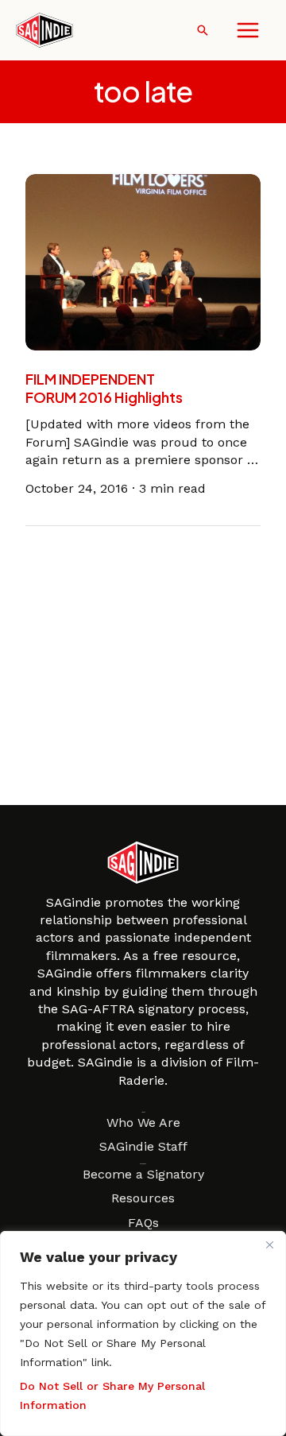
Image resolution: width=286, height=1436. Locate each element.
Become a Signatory (143, 1174)
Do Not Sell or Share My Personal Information (112, 1395)
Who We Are (143, 1122)
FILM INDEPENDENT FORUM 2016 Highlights (104, 388)
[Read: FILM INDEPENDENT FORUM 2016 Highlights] (143, 261)
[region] (143, 1333)
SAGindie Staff (143, 1146)
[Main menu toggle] (248, 30)
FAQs (143, 1222)
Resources (143, 1198)
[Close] (269, 1244)
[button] (202, 30)
